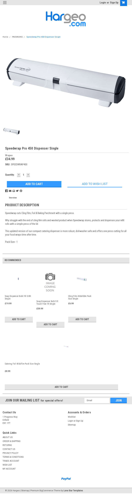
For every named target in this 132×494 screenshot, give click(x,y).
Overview (13, 198)
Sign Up (114, 2)
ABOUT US (8, 437)
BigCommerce (46, 490)
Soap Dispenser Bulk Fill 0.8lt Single (18, 297)
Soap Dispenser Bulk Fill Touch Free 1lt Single (47, 302)
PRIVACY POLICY (10, 453)
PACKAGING (17, 37)
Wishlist (72, 417)
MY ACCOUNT (9, 469)
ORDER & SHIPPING (11, 441)
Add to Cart (19, 319)
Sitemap (72, 425)
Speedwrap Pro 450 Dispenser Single (43, 37)
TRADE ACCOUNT (11, 461)
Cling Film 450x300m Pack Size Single (79, 297)
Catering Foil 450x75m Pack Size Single (22, 364)
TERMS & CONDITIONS (13, 457)
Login (103, 2)
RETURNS (7, 445)
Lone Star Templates (73, 490)
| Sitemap (24, 490)
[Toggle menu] (4, 4)
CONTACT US (9, 449)
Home (5, 37)
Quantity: (9, 174)
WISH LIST (7, 465)
